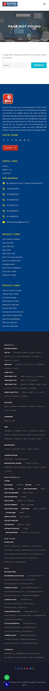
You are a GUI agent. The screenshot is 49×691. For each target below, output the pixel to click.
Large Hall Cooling (26, 584)
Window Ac (8, 364)
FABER (29, 449)
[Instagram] (24, 668)
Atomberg (17, 431)
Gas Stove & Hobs (10, 554)
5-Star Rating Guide (29, 627)
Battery (6, 250)
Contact (6, 173)
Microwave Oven (10, 301)
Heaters (17, 550)
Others (7, 481)
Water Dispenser (11, 319)
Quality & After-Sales (11, 643)
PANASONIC (31, 501)
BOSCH (30, 493)
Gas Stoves (25, 508)
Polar (36, 435)
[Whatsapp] (7, 677)
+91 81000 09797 (12, 189)
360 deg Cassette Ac (11, 392)
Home (5, 166)
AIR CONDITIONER (10, 572)
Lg (13, 356)
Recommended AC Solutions (14, 576)
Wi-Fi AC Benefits (27, 631)
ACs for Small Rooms (34, 576)
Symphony (32, 406)
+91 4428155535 (12, 200)
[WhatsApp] (28, 140)
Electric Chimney (39, 550)
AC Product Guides (11, 587)
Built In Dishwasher (11, 493)
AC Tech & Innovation (11, 623)
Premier (20, 524)
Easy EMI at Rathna (10, 607)
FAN (30, 657)
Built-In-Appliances (12, 257)
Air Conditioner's (10, 348)
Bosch (6, 420)
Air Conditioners (11, 239)
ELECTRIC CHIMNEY (21, 657)
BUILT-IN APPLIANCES (32, 653)
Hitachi (6, 356)
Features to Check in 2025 (12, 603)
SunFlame (30, 504)
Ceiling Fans (8, 562)
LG (24, 501)
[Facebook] (4, 140)
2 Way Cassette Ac (10, 380)
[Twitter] (8, 140)
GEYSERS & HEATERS (10, 455)
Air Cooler (7, 243)
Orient (40, 406)
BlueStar (17, 352)
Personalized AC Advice (28, 639)
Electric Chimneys (11, 268)
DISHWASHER (19, 653)
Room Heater (8, 459)
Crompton (22, 406)
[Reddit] (20, 140)
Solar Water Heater (13, 312)
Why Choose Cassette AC (12, 595)
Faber (13, 420)
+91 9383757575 (12, 205)
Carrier (24, 352)
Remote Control (10, 305)
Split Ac (7, 352)
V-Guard (13, 410)
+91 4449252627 (12, 194)
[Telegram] (24, 140)
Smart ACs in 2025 (28, 623)
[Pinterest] (12, 140)
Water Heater (9, 322)
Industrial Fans (10, 294)
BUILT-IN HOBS (8, 657)
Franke (21, 512)
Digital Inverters (11, 261)
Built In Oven (9, 501)
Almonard (7, 431)
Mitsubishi (26, 356)
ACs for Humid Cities (11, 584)
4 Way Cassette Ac (10, 384)
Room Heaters (9, 308)
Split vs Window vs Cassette (30, 587)
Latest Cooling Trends (12, 631)
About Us (7, 170)
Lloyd (18, 356)
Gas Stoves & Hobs (11, 290)
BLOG (6, 568)
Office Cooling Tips (27, 580)
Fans (6, 427)
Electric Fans (9, 271)
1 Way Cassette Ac (10, 376)
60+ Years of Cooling (11, 639)
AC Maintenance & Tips (12, 611)
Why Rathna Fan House (27, 635)
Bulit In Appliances (35, 554)
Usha (6, 410)
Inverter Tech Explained (12, 627)
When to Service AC (10, 615)
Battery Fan (8, 253)
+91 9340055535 (12, 211)
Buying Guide (9, 542)
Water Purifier (10, 326)
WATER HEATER (8, 653)
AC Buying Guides (10, 599)
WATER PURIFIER (38, 657)
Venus (39, 439)
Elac (15, 467)
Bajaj (6, 406)
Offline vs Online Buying (29, 643)
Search (39, 65)
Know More (8, 148)
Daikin (32, 352)
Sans (21, 516)
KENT (23, 449)
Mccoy (22, 435)
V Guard (31, 439)
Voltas (16, 360)
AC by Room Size (25, 599)
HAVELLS (36, 449)
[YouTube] (27, 668)
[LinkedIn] (16, 140)
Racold (36, 467)
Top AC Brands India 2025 (34, 591)
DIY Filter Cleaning (25, 615)
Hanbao (41, 431)
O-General (35, 356)
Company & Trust (10, 635)
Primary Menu (45, 4)
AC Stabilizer (9, 524)
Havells (7, 435)
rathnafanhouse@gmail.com (17, 222)
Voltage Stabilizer (12, 315)
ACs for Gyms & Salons (11, 580)
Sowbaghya (8, 439)
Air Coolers (36, 546)
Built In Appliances (30, 489)
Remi (42, 435)
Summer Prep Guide (40, 615)
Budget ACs (22, 607)
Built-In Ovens (9, 558)
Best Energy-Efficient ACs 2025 (14, 591)
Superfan (18, 439)
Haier (38, 352)
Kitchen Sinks (9, 297)
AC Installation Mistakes (14, 619)
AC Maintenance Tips (30, 611)
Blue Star (16, 449)
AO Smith (7, 449)
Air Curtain (8, 246)
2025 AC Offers (28, 603)
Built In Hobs (9, 489)
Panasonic (7, 360)
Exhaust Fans (9, 275)
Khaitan (15, 435)
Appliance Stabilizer (11, 528)
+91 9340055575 (12, 216)
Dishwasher (8, 264)
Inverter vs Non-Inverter (31, 595)
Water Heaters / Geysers (12, 463)
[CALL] (7, 684)
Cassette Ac (8, 372)
